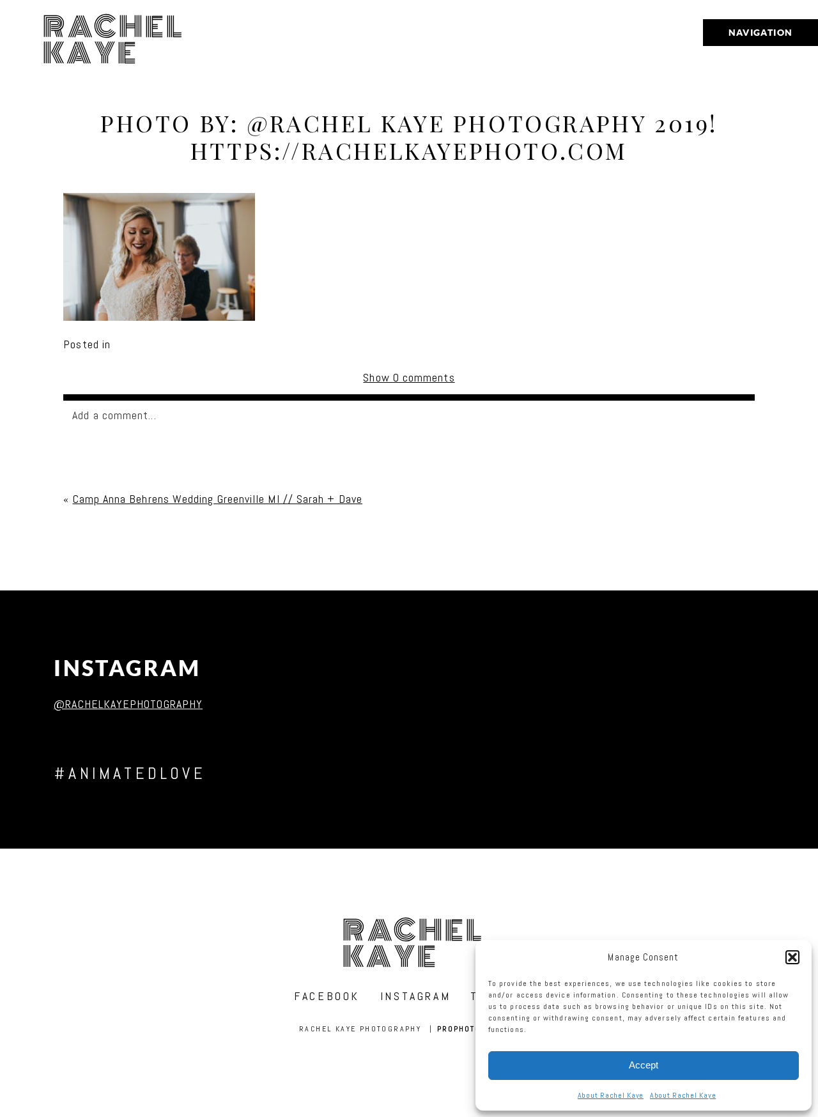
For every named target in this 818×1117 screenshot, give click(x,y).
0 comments (408, 377)
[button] (792, 957)
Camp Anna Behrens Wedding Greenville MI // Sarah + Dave (217, 498)
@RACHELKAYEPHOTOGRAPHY (128, 704)
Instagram (127, 668)
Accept (643, 1064)
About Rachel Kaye (611, 1095)
